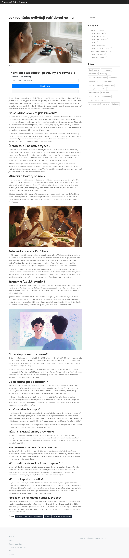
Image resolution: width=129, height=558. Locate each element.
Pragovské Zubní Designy (14, 2)
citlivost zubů (94, 93)
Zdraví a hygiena (98, 54)
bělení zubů (93, 74)
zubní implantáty (95, 81)
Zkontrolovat (45, 86)
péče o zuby (106, 70)
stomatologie (94, 96)
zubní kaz (102, 89)
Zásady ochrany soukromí (18, 547)
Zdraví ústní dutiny (99, 57)
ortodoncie (28, 516)
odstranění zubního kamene (99, 100)
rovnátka (19, 516)
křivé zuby (115, 104)
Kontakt (11, 554)
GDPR (11, 551)
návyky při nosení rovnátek (62, 516)
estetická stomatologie (98, 77)
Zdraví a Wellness (99, 45)
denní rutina (38, 516)
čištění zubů (106, 96)
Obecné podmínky (15, 544)
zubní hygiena (105, 74)
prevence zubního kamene (99, 104)
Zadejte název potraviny (21, 77)
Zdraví (94, 42)
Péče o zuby (97, 30)
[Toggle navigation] (124, 2)
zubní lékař (105, 93)
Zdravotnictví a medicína (101, 48)
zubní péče (108, 81)
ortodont (47, 516)
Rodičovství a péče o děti (101, 51)
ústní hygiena (94, 70)
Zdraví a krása (98, 36)
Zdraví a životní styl (99, 39)
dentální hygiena (95, 85)
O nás (11, 541)
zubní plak (92, 89)
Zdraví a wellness (99, 33)
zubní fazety (112, 89)
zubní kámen (109, 85)
